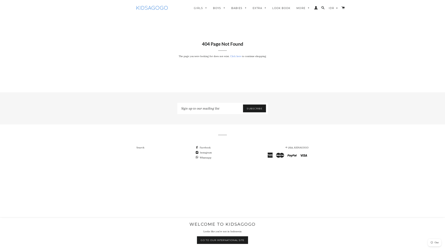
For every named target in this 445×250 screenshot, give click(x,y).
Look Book (281, 8)
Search (140, 147)
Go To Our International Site (222, 240)
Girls (199, 8)
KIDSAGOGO (301, 147)
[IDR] (333, 8)
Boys (217, 8)
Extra (258, 8)
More (301, 8)
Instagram (205, 152)
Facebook (205, 147)
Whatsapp (205, 157)
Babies (237, 8)
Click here (235, 56)
